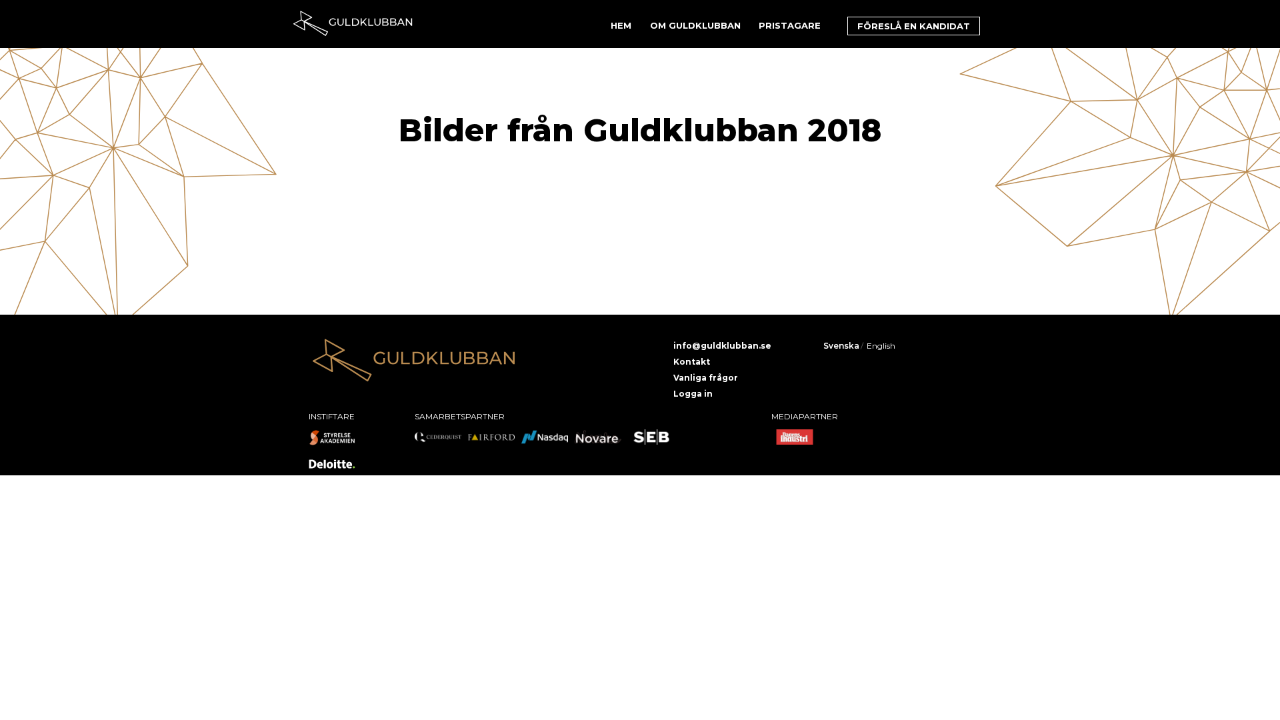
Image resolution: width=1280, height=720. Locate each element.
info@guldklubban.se (722, 346)
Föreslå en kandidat (913, 26)
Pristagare (790, 25)
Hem (621, 25)
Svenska (841, 346)
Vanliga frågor (705, 378)
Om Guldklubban (695, 25)
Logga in (693, 394)
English (881, 346)
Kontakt (691, 362)
